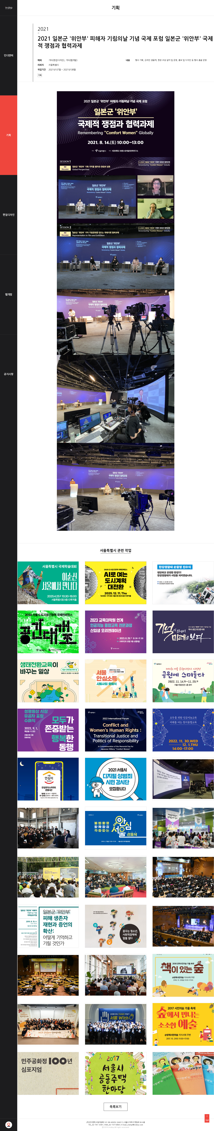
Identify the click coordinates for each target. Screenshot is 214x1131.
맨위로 (207, 1118)
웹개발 (8, 294)
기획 (8, 135)
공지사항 (8, 374)
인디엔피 (8, 55)
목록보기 (116, 1106)
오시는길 (8, 1125)
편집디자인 (9, 215)
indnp (8, 8)
